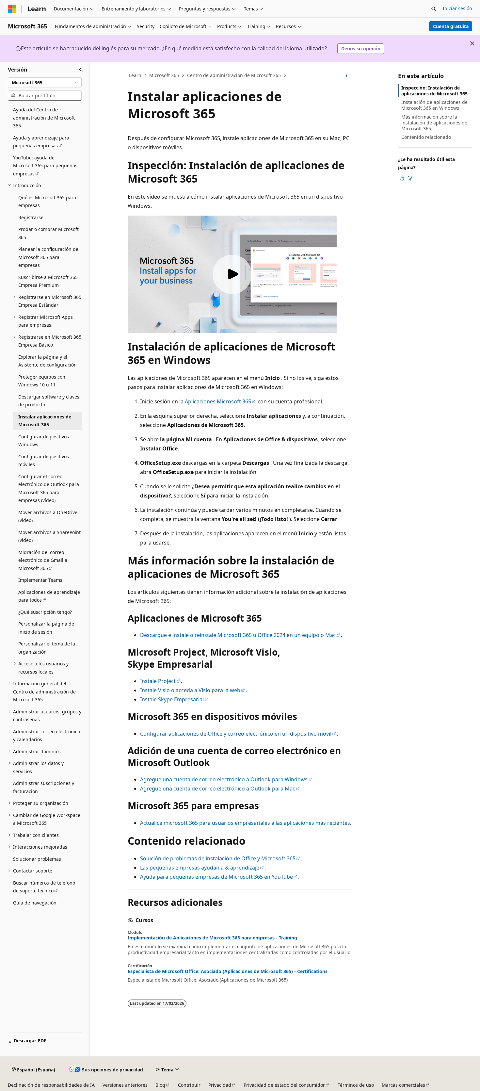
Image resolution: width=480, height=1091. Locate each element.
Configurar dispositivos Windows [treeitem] (43, 440)
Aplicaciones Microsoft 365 (218, 401)
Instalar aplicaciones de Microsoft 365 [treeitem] (44, 421)
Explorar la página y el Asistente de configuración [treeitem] (47, 361)
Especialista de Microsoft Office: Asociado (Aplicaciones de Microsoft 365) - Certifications (228, 971)
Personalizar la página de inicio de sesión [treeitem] (46, 628)
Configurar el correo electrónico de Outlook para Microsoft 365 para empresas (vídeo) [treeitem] (48, 488)
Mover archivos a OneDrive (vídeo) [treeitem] (47, 516)
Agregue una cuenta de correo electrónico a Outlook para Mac (217, 788)
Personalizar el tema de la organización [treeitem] (46, 648)
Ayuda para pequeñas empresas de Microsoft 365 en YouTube (216, 876)
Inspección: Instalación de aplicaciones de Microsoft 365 (434, 91)
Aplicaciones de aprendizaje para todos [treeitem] (49, 596)
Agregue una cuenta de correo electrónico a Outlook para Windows (224, 779)
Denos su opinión (360, 48)
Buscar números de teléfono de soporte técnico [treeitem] (44, 887)
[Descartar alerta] (472, 43)
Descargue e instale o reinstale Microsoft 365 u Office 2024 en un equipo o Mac (238, 635)
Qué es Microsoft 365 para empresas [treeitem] (47, 201)
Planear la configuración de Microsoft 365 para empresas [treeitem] (48, 257)
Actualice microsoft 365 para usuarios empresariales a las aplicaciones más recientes (245, 822)
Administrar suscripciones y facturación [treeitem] (43, 787)
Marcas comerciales (403, 1085)
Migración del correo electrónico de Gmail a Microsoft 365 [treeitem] (42, 560)
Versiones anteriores (125, 1085)
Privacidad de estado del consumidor (284, 1085)
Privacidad (219, 1085)
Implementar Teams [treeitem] (40, 580)
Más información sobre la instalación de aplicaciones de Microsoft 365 (434, 123)
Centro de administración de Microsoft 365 (234, 75)
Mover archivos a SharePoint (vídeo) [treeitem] (49, 536)
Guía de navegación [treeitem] (34, 903)
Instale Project (158, 681)
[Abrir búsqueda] (433, 9)
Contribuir (189, 1085)
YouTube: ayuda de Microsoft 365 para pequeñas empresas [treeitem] (45, 166)
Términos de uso (356, 1085)
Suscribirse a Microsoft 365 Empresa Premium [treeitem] (48, 281)
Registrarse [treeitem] (30, 217)
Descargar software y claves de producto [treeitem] (48, 401)
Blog (160, 1085)
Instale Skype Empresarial (172, 699)
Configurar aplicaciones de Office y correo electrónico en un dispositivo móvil (235, 733)
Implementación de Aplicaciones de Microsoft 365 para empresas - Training (212, 938)
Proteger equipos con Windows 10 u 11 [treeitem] (41, 381)
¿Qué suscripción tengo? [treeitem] (45, 612)
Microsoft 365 (164, 75)
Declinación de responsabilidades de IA (51, 1085)
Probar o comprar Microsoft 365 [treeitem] (48, 233)
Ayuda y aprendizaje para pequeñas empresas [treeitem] (41, 142)
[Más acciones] (346, 75)
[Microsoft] (12, 9)
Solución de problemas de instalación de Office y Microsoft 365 (218, 858)
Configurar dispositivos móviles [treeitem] (43, 460)
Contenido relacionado (426, 137)
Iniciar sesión (457, 8)
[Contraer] (81, 70)
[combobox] (45, 82)
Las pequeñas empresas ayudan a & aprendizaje (199, 867)
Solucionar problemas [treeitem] (37, 859)
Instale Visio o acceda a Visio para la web (190, 690)
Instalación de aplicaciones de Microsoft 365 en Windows (434, 105)
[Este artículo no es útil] (410, 178)
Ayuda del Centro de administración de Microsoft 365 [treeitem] (44, 117)
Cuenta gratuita (451, 26)
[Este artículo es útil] (402, 178)
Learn (135, 75)
